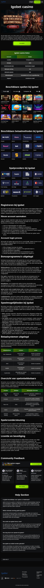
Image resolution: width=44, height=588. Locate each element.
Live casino (15, 91)
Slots (37, 91)
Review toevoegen (36, 464)
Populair (5, 91)
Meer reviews (22, 486)
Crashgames (26, 91)
